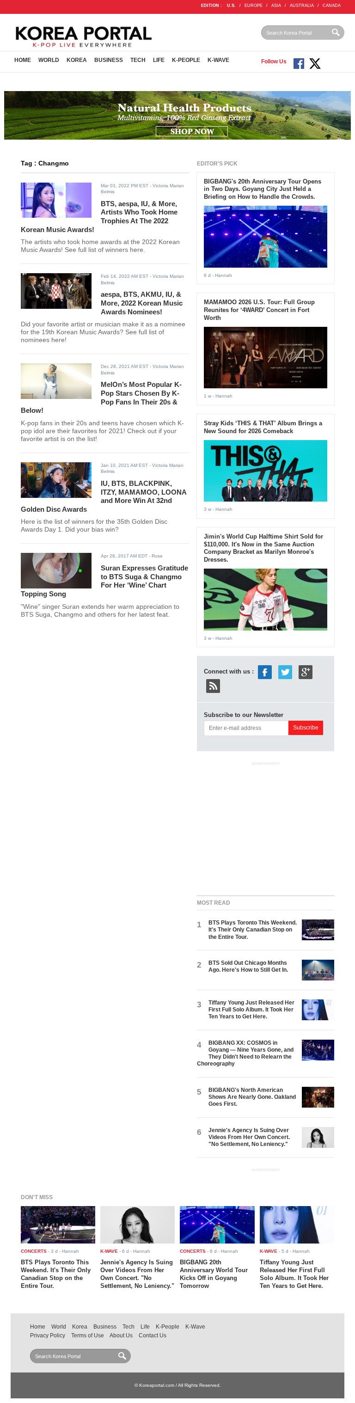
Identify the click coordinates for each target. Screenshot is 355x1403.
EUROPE (254, 5)
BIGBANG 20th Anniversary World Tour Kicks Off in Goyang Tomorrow (214, 1274)
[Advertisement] (266, 826)
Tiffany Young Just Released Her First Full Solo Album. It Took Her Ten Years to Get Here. (251, 1009)
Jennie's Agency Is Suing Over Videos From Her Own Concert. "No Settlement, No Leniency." (249, 1137)
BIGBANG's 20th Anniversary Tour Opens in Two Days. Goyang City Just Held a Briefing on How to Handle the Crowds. (262, 189)
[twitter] (285, 671)
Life (159, 60)
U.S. (231, 5)
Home (22, 60)
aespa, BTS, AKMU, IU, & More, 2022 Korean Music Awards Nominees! (142, 302)
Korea (77, 60)
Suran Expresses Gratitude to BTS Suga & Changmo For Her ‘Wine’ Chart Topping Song (104, 581)
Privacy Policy (47, 1335)
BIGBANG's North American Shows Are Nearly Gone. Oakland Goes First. (252, 1097)
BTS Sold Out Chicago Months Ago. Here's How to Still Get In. (248, 966)
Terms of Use (87, 1335)
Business (108, 60)
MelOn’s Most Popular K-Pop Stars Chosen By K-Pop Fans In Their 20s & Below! (101, 397)
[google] (305, 671)
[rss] (213, 685)
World (48, 60)
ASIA (276, 5)
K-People (186, 60)
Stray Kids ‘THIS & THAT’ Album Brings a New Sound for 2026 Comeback (263, 427)
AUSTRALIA (302, 5)
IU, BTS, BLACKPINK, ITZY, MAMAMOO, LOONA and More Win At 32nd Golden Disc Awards (103, 496)
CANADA (332, 5)
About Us (121, 1335)
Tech (138, 60)
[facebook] (265, 671)
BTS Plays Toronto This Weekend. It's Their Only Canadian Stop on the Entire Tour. (252, 929)
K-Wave (218, 60)
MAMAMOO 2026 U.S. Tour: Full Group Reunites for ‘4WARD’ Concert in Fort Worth (259, 310)
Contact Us (152, 1335)
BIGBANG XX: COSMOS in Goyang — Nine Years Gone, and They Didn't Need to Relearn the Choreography (245, 1053)
